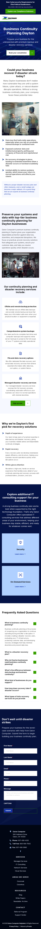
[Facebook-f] (20, 851)
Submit (8, 811)
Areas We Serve (20, 877)
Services (20, 857)
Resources (20, 891)
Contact (20, 907)
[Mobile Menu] (38, 18)
